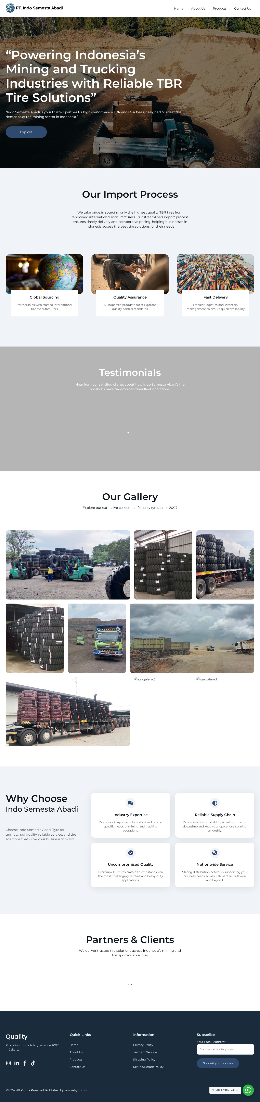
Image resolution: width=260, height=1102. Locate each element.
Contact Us (242, 8)
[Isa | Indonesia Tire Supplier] (34, 11)
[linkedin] (17, 1060)
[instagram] (9, 1060)
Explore (26, 132)
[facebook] (25, 1060)
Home (178, 8)
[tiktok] (33, 1060)
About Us (198, 8)
